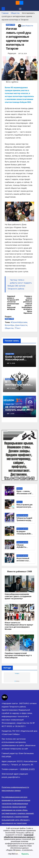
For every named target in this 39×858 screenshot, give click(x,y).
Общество (15, 13)
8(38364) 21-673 (27, 769)
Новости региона (22, 515)
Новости (19, 488)
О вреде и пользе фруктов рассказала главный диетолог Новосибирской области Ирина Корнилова (27, 304)
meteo (17, 681)
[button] (36, 9)
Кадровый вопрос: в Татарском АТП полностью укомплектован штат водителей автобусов (13, 302)
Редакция (12, 53)
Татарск (17, 673)
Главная (5, 13)
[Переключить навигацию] (20, 8)
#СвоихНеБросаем (19, 322)
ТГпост (18, 328)
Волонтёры (9, 325)
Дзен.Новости (27, 26)
